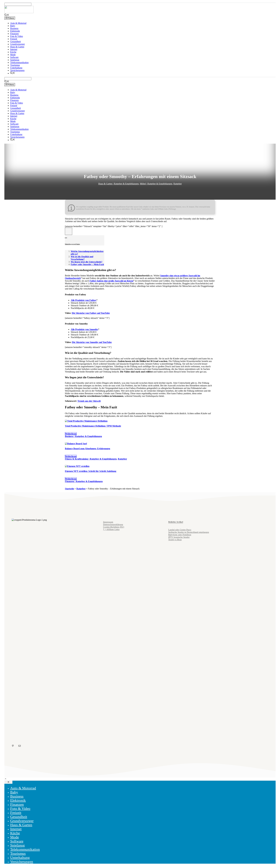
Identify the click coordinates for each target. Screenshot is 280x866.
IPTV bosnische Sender (179, 537)
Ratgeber (177, 183)
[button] (5, 779)
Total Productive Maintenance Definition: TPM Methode (93, 426)
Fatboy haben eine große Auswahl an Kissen (111, 281)
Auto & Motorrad (18, 23)
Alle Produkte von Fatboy (83, 300)
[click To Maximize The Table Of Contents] (68, 231)
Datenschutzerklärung (113, 524)
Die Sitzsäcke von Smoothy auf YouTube (92, 342)
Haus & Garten (17, 47)
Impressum (108, 522)
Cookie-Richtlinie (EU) (113, 527)
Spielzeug (14, 60)
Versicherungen (17, 70)
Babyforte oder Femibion (179, 534)
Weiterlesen (70, 433)
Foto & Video (16, 36)
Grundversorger (17, 44)
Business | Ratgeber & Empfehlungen (83, 436)
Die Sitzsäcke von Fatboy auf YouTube (91, 313)
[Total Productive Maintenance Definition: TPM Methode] (86, 421)
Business (14, 28)
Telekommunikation (19, 62)
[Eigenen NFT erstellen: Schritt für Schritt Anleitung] (77, 466)
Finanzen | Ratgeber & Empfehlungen (84, 481)
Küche (13, 52)
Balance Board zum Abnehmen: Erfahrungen (87, 448)
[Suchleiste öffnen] (6, 15)
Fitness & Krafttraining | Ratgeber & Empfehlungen (91, 459)
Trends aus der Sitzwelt (89, 401)
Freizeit (13, 39)
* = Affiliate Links (111, 529)
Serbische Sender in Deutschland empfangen (188, 532)
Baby (12, 26)
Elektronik (15, 31)
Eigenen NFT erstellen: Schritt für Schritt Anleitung (90, 471)
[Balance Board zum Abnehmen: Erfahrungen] (76, 443)
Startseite (69, 488)
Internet (13, 49)
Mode (13, 54)
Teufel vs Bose (175, 539)
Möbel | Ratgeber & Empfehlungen (156, 183)
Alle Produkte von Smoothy (84, 329)
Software (14, 57)
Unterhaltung (16, 68)
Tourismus (15, 65)
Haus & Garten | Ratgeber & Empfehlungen (118, 183)
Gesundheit (15, 41)
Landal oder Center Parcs (179, 530)
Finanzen (14, 33)
